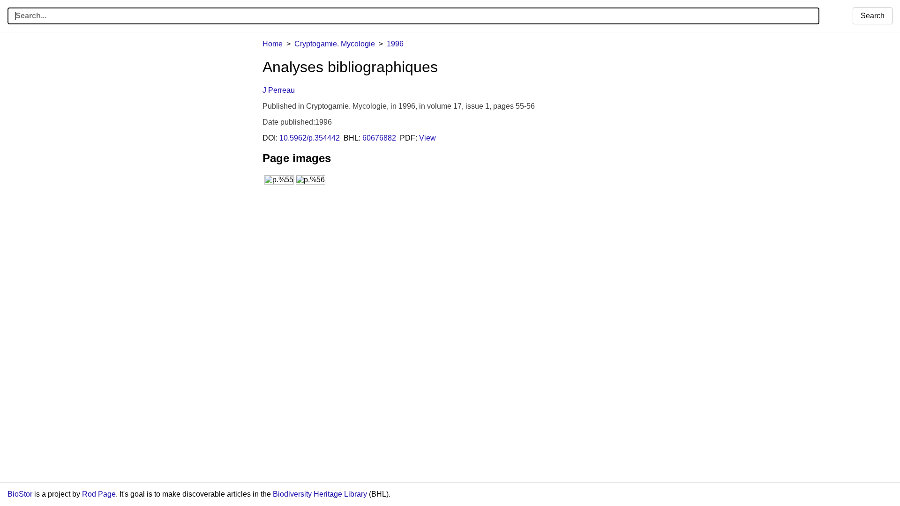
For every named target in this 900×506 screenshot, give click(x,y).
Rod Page (99, 494)
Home (272, 44)
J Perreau (278, 90)
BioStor (20, 494)
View (427, 138)
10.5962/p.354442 (309, 138)
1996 (395, 44)
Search (873, 16)
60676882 (379, 138)
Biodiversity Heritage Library (320, 494)
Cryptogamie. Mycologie (334, 44)
